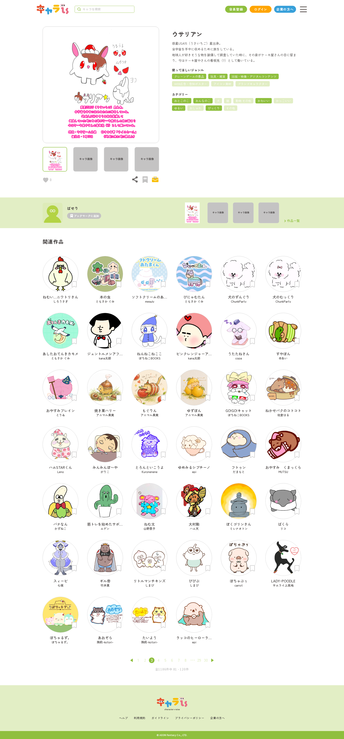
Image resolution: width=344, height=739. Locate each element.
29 (199, 660)
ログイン (260, 9)
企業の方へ (285, 9)
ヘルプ (123, 718)
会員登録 (236, 9)
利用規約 (140, 718)
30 (206, 660)
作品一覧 (293, 221)
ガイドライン (160, 718)
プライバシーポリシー (189, 718)
